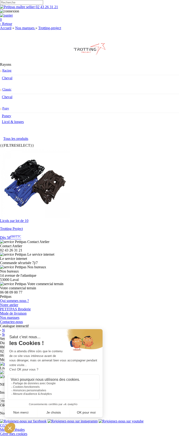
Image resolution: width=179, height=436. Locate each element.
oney (6, 116)
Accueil (5, 28)
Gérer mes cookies (13, 434)
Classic (6, 89)
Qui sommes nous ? (14, 301)
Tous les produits (15, 139)
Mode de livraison (13, 313)
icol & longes (13, 122)
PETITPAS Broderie (15, 309)
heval (7, 78)
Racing (6, 70)
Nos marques (9, 318)
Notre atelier (9, 305)
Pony (5, 108)
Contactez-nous (11, 322)
